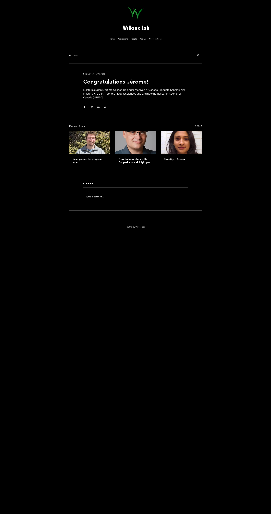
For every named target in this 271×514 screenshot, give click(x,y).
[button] (198, 55)
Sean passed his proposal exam (87, 160)
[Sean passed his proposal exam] (89, 142)
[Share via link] (105, 107)
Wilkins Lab (136, 27)
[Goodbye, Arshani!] (181, 142)
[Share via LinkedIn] (98, 107)
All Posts (73, 55)
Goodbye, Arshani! (175, 159)
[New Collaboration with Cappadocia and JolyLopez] (135, 142)
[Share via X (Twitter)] (91, 107)
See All (198, 126)
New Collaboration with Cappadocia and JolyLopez (134, 160)
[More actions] (186, 74)
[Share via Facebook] (84, 107)
